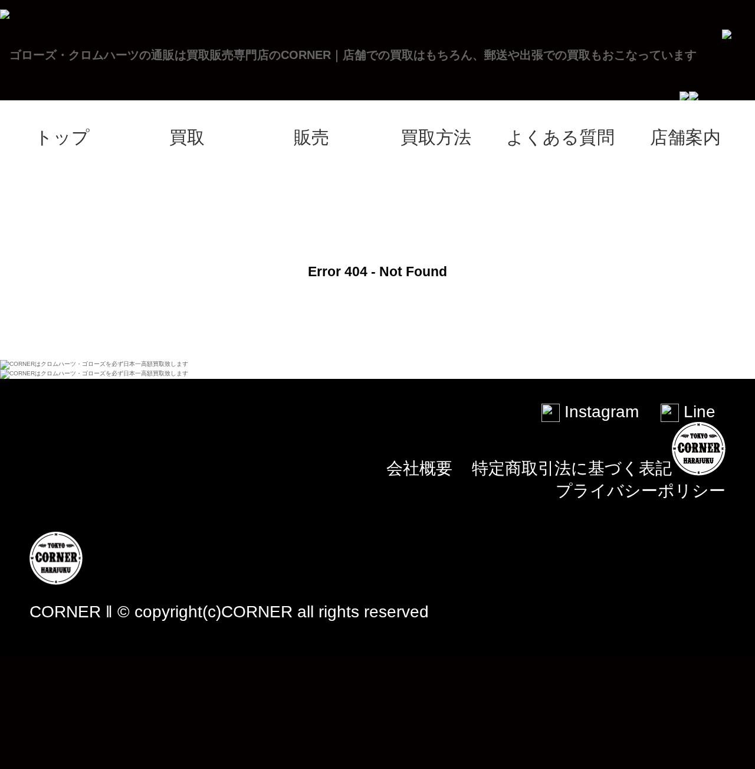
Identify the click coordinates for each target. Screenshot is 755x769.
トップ (62, 137)
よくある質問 (560, 137)
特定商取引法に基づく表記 (572, 468)
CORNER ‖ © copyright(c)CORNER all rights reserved (229, 612)
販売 (311, 137)
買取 (187, 137)
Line (697, 412)
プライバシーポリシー (641, 491)
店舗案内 (685, 137)
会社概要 (419, 468)
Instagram (599, 412)
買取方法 (436, 137)
